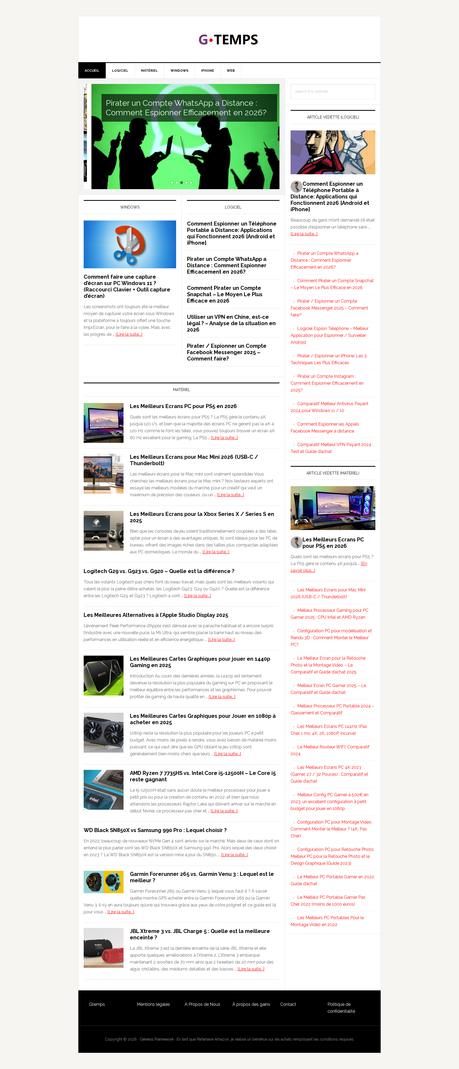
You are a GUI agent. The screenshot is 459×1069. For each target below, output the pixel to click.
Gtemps (97, 1004)
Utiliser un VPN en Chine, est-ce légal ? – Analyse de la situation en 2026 (231, 323)
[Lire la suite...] (129, 334)
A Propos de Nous (202, 1004)
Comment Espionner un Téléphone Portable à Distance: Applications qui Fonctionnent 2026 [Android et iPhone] (232, 233)
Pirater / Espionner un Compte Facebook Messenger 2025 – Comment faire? (226, 352)
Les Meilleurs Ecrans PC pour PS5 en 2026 (183, 406)
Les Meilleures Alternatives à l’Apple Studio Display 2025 (156, 615)
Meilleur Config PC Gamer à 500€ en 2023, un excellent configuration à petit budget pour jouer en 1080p (329, 801)
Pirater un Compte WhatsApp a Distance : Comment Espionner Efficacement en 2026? (178, 107)
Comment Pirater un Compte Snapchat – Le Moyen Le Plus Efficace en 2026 (224, 294)
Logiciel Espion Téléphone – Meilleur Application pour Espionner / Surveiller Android (329, 335)
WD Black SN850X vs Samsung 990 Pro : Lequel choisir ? (155, 830)
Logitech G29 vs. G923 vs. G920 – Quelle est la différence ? (159, 571)
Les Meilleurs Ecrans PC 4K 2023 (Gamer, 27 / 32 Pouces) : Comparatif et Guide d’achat (329, 774)
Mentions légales (153, 1004)
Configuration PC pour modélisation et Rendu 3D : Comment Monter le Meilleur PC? (331, 637)
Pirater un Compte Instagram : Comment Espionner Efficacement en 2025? (327, 383)
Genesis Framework (157, 1039)
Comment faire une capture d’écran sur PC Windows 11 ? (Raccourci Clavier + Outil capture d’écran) (127, 286)
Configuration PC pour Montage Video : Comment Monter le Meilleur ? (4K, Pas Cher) (332, 829)
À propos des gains (251, 1004)
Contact (288, 1004)
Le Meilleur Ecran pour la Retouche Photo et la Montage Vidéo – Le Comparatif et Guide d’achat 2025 (328, 665)
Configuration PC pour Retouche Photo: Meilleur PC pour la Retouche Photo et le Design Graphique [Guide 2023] (332, 856)
